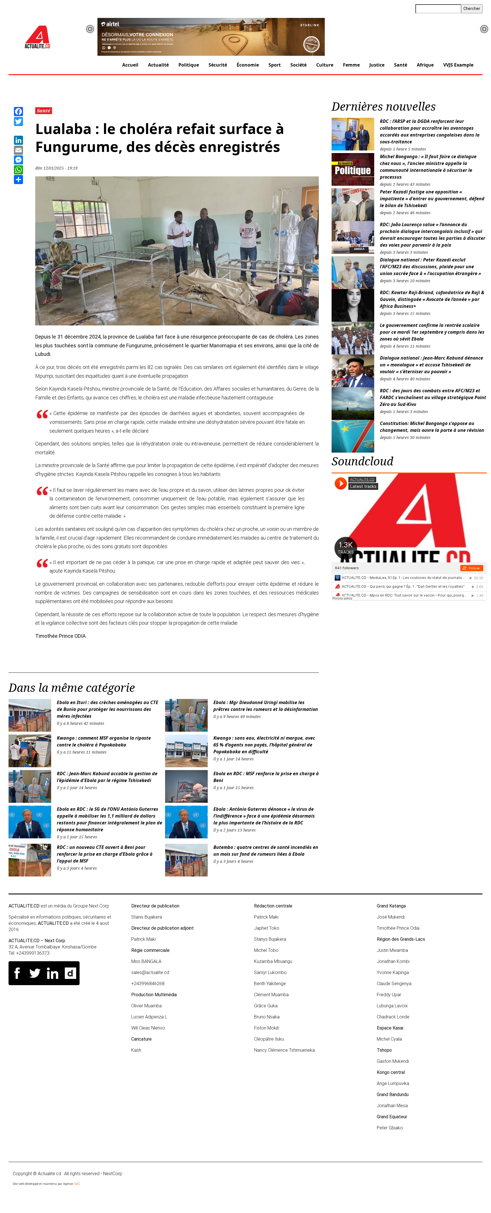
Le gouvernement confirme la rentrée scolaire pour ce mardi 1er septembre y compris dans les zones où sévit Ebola (432, 332)
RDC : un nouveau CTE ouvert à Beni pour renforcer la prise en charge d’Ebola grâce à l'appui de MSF (105, 854)
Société (298, 65)
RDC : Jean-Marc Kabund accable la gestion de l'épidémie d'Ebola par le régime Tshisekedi (107, 776)
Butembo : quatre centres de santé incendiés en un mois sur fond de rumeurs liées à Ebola (265, 850)
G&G (77, 1184)
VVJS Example (458, 65)
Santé (400, 65)
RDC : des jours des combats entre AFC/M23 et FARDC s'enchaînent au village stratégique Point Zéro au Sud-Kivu (433, 397)
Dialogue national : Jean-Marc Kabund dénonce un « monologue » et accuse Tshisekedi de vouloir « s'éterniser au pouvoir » (431, 365)
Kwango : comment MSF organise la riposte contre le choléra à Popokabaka (104, 741)
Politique (188, 65)
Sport (275, 65)
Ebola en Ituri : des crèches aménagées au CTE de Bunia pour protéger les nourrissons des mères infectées (107, 709)
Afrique (425, 65)
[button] (90, 29)
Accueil (130, 65)
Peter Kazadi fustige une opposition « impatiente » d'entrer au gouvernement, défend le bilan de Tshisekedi (432, 199)
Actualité (158, 65)
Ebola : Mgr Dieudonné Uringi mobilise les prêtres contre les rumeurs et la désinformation (265, 705)
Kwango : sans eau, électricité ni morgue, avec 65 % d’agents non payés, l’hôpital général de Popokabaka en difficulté (264, 745)
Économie (248, 65)
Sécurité (218, 65)
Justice (376, 65)
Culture (324, 65)
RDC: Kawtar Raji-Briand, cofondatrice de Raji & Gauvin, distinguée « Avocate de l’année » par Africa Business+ (432, 299)
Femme (351, 65)
